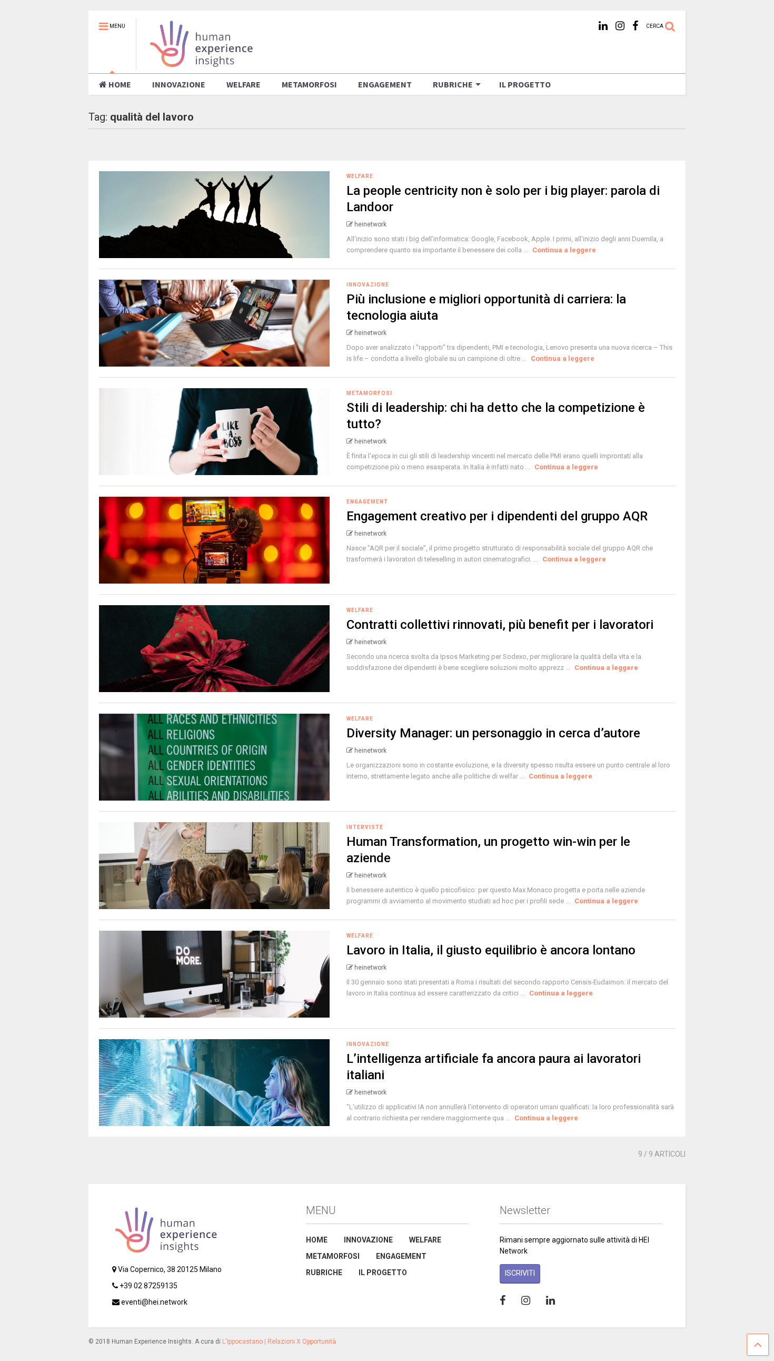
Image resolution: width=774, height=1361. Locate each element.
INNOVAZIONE (178, 84)
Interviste (364, 827)
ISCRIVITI (520, 1273)
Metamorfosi (369, 393)
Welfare (359, 176)
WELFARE (243, 84)
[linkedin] (603, 26)
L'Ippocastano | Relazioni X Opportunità (279, 1341)
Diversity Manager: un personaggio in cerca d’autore (493, 733)
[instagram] (620, 26)
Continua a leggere (564, 250)
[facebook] (635, 26)
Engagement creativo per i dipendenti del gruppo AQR (497, 516)
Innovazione (367, 285)
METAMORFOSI (309, 84)
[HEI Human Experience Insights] (195, 65)
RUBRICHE (453, 84)
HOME (119, 84)
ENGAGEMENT (385, 84)
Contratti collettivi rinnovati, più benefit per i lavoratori (499, 624)
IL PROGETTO (525, 84)
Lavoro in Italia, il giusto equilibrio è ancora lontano (491, 950)
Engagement (367, 502)
